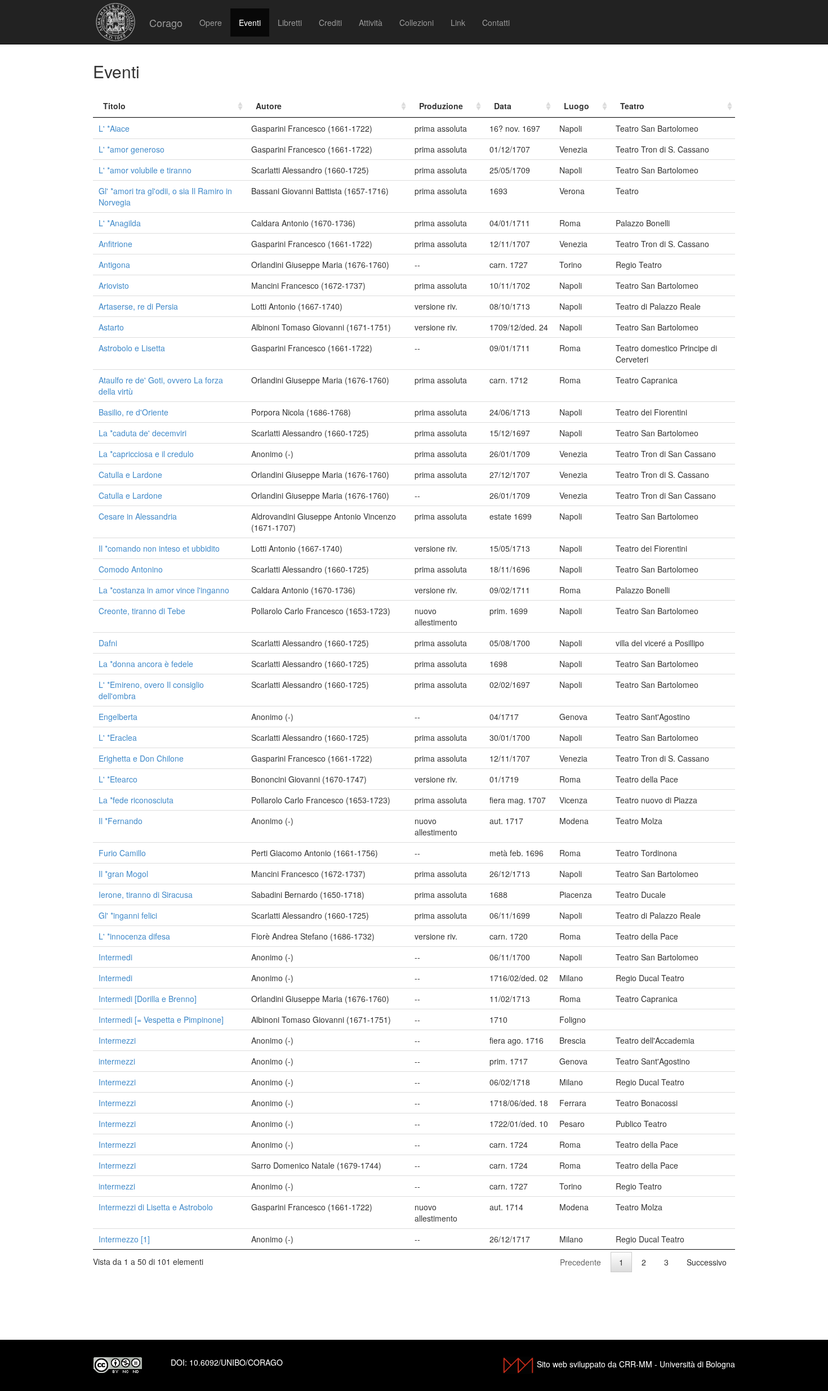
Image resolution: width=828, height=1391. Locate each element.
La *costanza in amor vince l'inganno (164, 590)
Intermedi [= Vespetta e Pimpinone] (161, 1019)
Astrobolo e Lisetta (132, 348)
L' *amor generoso (131, 149)
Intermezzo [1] (124, 1239)
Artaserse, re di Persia (138, 306)
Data (502, 105)
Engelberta (118, 716)
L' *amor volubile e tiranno (145, 170)
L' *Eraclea (118, 737)
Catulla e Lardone (130, 474)
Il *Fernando (121, 820)
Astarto (111, 327)
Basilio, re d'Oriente (133, 412)
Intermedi (115, 957)
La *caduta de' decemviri (142, 433)
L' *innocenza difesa (134, 936)
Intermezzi (117, 1040)
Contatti (496, 22)
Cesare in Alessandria (138, 516)
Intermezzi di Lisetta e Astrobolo (156, 1207)
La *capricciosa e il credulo (146, 453)
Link (458, 22)
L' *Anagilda (120, 223)
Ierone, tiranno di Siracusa (146, 894)
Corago (165, 22)
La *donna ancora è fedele (146, 663)
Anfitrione (115, 243)
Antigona (114, 264)
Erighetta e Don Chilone (141, 758)
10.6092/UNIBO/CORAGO (236, 1362)
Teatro (632, 105)
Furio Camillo (122, 852)
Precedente (580, 1262)
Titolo (114, 105)
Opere (210, 22)
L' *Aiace (114, 128)
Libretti (290, 22)
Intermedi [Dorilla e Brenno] (148, 998)
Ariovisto (114, 285)
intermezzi (117, 1061)
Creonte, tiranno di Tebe (142, 610)
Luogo (576, 105)
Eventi (250, 22)
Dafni (108, 642)
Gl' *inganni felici (128, 915)
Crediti (330, 22)
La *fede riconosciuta (136, 800)
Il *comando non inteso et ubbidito (159, 548)
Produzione (441, 105)
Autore (269, 105)
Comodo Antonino (131, 569)
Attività (370, 22)
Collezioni (416, 22)
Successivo (707, 1262)
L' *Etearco (118, 779)
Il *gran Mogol (123, 873)
